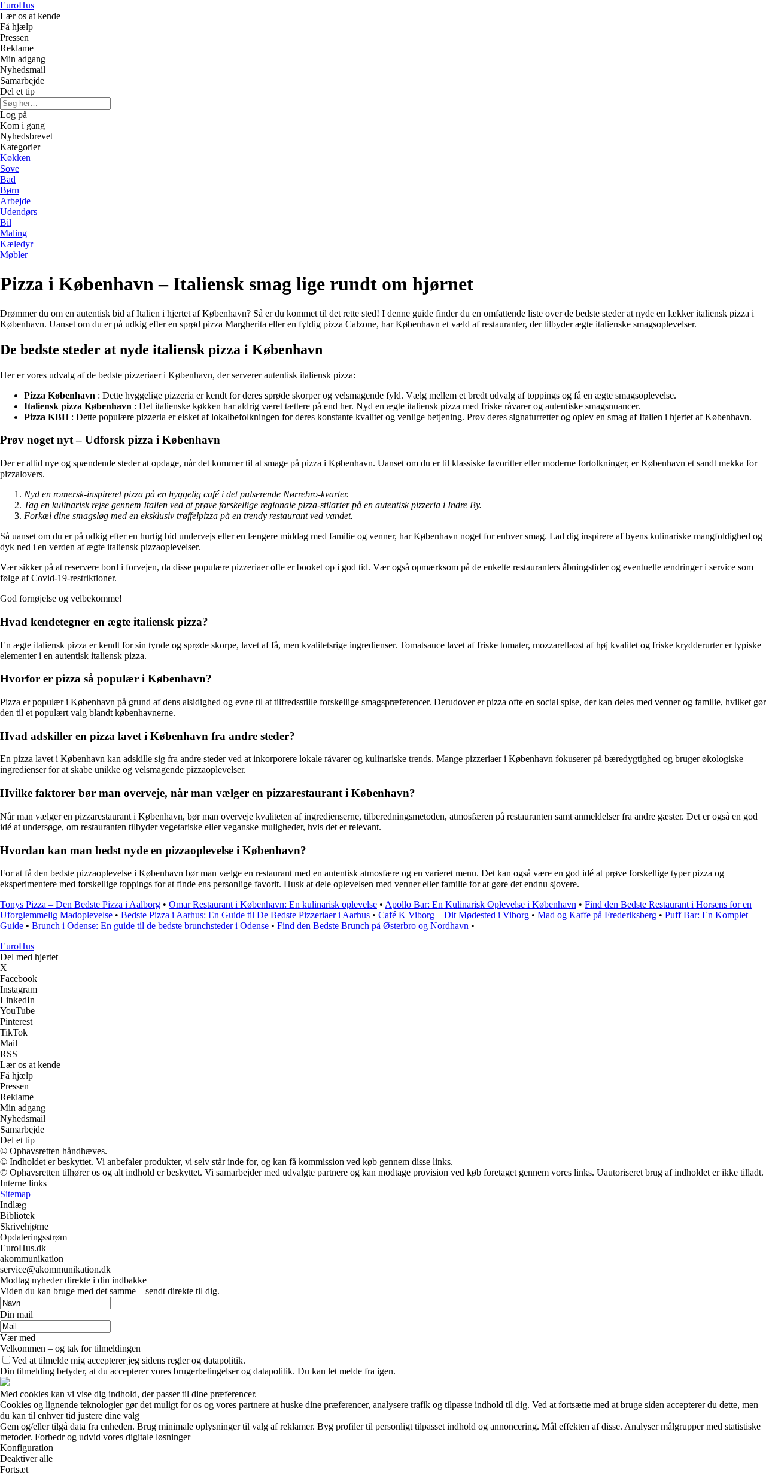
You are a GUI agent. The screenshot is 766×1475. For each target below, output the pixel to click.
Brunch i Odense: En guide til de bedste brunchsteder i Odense (150, 926)
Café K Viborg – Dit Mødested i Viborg (453, 915)
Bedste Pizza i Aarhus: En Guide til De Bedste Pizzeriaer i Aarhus (245, 915)
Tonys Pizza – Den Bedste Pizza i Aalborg (80, 904)
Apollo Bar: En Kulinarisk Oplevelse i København (480, 904)
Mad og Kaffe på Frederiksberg (596, 915)
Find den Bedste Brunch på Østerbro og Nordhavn (373, 926)
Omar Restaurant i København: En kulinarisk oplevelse (273, 904)
